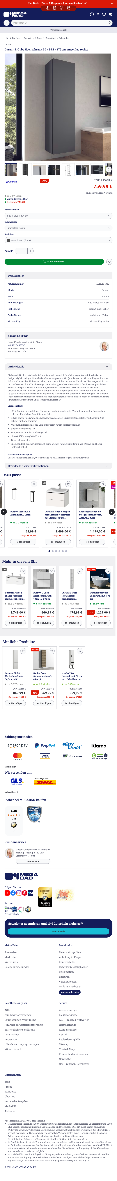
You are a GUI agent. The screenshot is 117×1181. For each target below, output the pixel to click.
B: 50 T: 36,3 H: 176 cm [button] (17, 216)
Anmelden (11, 952)
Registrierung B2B (69, 1039)
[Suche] (110, 23)
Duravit (27, 38)
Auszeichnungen (68, 1010)
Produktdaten (16, 275)
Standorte (10, 1091)
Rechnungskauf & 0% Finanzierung (58, 30)
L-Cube (38, 38)
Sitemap (63, 1044)
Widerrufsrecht (13, 1049)
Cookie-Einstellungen (17, 966)
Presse (8, 1086)
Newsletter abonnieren (46, 923)
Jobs (7, 1081)
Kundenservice (67, 1029)
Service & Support (18, 335)
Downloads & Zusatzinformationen (28, 465)
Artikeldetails (16, 366)
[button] (11, 181)
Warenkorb (11, 962)
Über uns (10, 1096)
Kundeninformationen (18, 1014)
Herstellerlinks (67, 1024)
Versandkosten (68, 981)
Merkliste (10, 957)
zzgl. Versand (38, 1120)
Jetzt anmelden (58, 931)
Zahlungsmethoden (70, 986)
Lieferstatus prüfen (70, 952)
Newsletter (65, 1058)
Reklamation (66, 971)
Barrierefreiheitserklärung (20, 1029)
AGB (7, 1010)
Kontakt (63, 1034)
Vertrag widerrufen (70, 992)
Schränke (64, 38)
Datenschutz (12, 1034)
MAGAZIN (10, 1106)
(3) (82, 922)
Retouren (64, 976)
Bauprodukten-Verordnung (20, 1019)
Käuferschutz (66, 962)
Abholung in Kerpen (70, 957)
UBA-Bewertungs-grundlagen (22, 1044)
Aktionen (10, 1111)
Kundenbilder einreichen (73, 1054)
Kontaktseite (33, 861)
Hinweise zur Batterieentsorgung (24, 1024)
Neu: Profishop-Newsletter (74, 1063)
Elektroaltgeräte (68, 1014)
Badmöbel (50, 38)
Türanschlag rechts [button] (16, 228)
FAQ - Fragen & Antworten (74, 1019)
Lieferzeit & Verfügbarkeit (73, 966)
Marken (16, 38)
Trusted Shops (67, 1049)
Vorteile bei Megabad (17, 1101)
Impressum (11, 1039)
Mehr (84, 1139)
